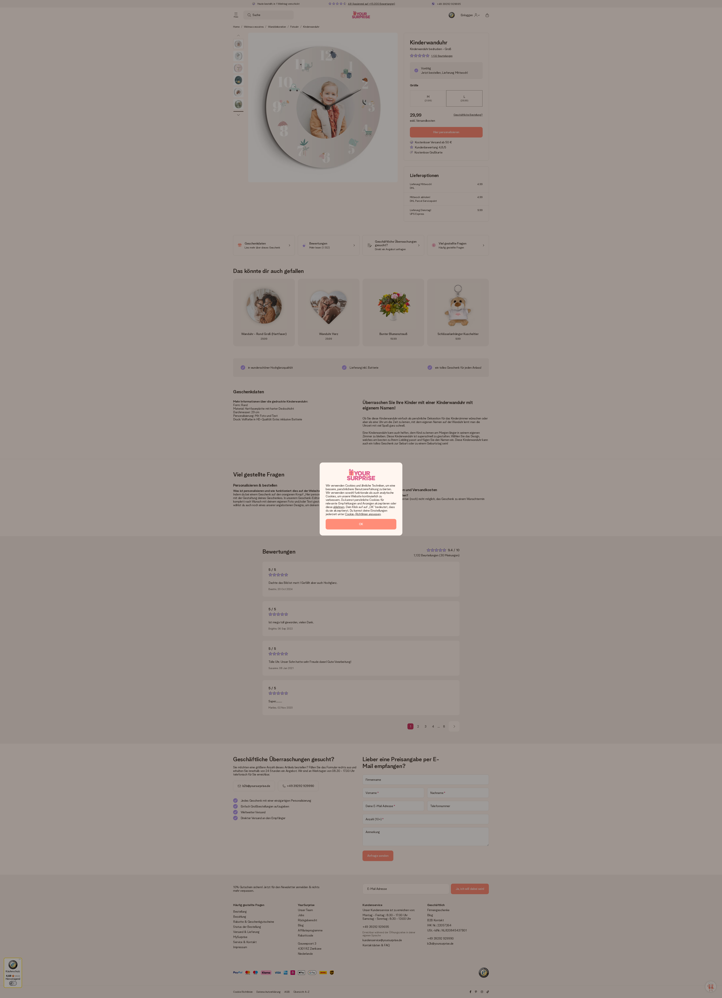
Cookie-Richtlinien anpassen (363, 514)
